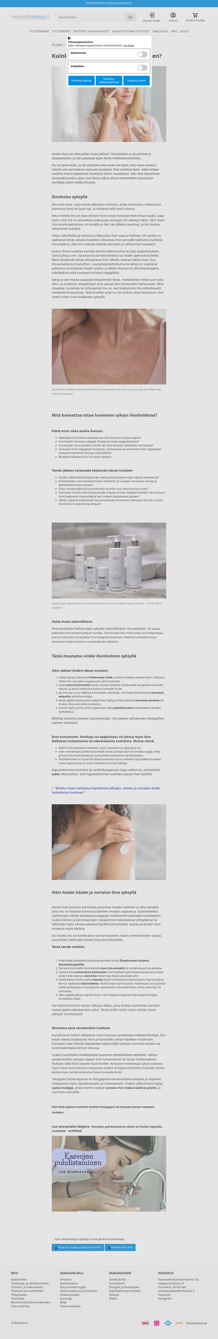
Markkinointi (78, 53)
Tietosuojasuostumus (80, 42)
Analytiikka (77, 66)
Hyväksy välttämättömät (109, 80)
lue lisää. (128, 45)
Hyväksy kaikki (136, 80)
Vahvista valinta (81, 80)
